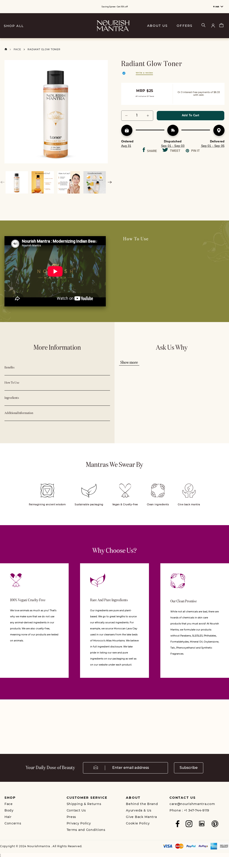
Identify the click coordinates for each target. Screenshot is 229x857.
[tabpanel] (56, 111)
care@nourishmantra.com (192, 804)
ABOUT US (157, 25)
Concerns (12, 823)
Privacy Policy (79, 823)
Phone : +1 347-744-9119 (189, 810)
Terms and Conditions (86, 830)
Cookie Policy (138, 823)
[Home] (5, 49)
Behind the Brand (142, 804)
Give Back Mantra (141, 817)
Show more (129, 363)
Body (9, 810)
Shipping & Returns (84, 804)
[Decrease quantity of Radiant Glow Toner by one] (126, 116)
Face (17, 49)
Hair (8, 817)
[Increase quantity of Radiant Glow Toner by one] (148, 116)
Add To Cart (190, 115)
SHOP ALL (14, 26)
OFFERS (185, 25)
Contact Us (76, 810)
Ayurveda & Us (138, 810)
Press (71, 817)
